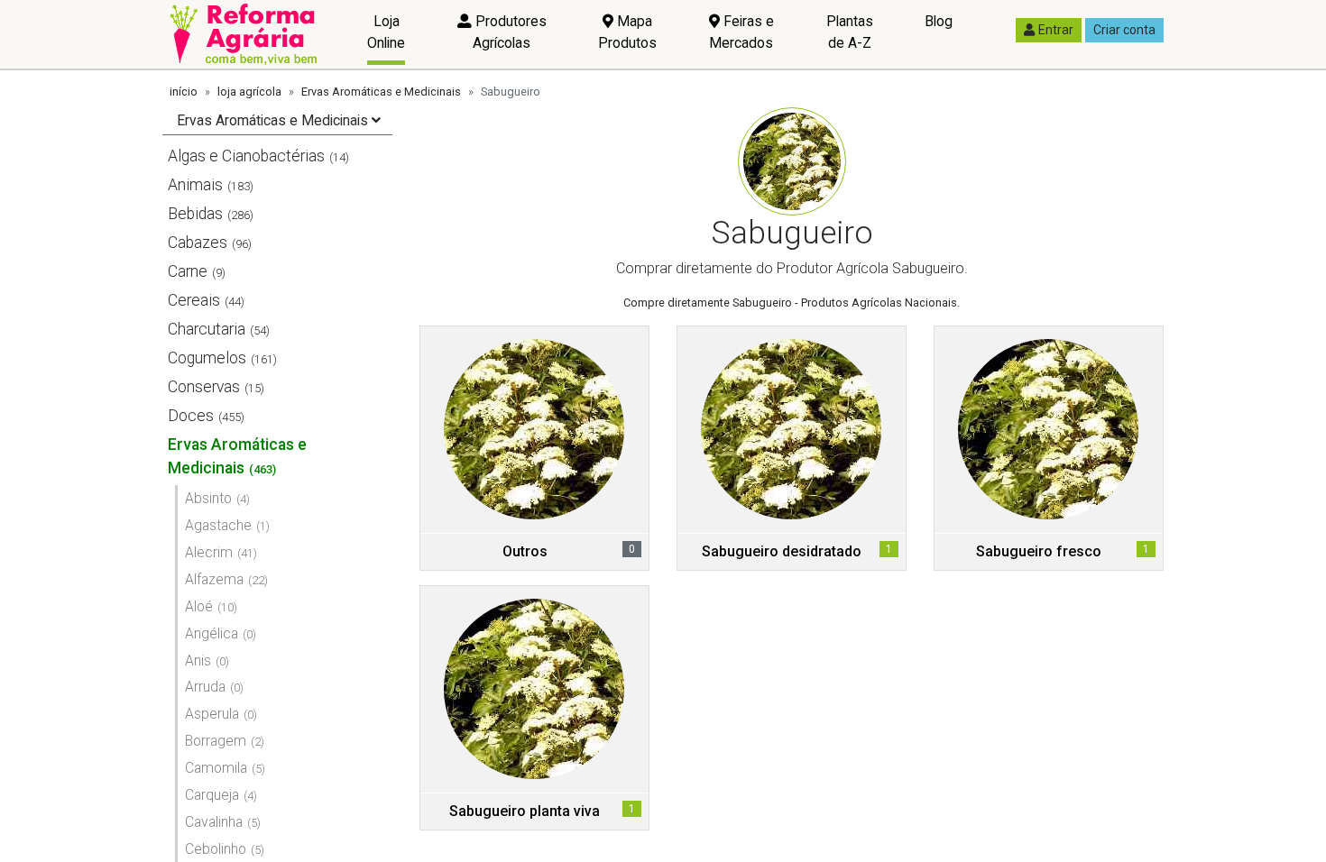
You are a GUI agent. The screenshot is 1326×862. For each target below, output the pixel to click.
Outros (525, 551)
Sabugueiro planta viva (524, 811)
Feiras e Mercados (741, 32)
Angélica (211, 633)
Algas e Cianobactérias (246, 156)
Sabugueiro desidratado (781, 551)
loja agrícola (249, 91)
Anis (198, 660)
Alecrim (209, 552)
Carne (187, 271)
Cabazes (197, 243)
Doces (191, 416)
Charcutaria (206, 329)
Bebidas (195, 214)
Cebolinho (215, 848)
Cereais (194, 300)
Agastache (218, 525)
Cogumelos (207, 358)
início (184, 91)
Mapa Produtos (627, 32)
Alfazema (214, 579)
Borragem (215, 740)
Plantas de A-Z (849, 32)
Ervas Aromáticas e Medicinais (381, 91)
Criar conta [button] (1124, 30)
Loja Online (386, 32)
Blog (939, 21)
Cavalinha (214, 821)
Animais (195, 185)
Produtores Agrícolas (509, 32)
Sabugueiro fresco (1038, 551)
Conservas (204, 387)
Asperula (212, 713)
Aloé (199, 606)
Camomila (216, 767)
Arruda (205, 686)
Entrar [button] (1055, 30)
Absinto (208, 498)
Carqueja (212, 794)
